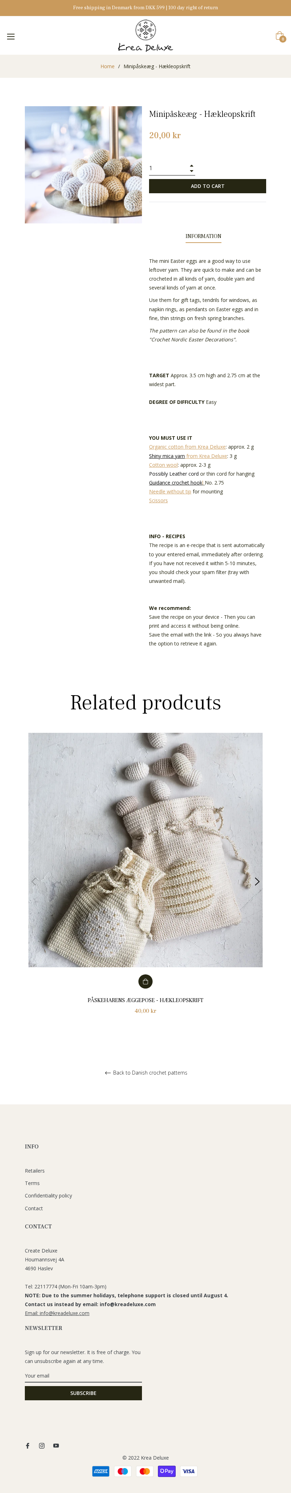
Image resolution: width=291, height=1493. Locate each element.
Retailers (35, 1170)
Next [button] (257, 882)
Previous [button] (34, 882)
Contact (34, 1208)
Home (107, 66)
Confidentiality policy (48, 1195)
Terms (32, 1183)
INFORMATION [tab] (203, 236)
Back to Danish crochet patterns (149, 1073)
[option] (145, 882)
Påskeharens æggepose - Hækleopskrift (145, 1000)
